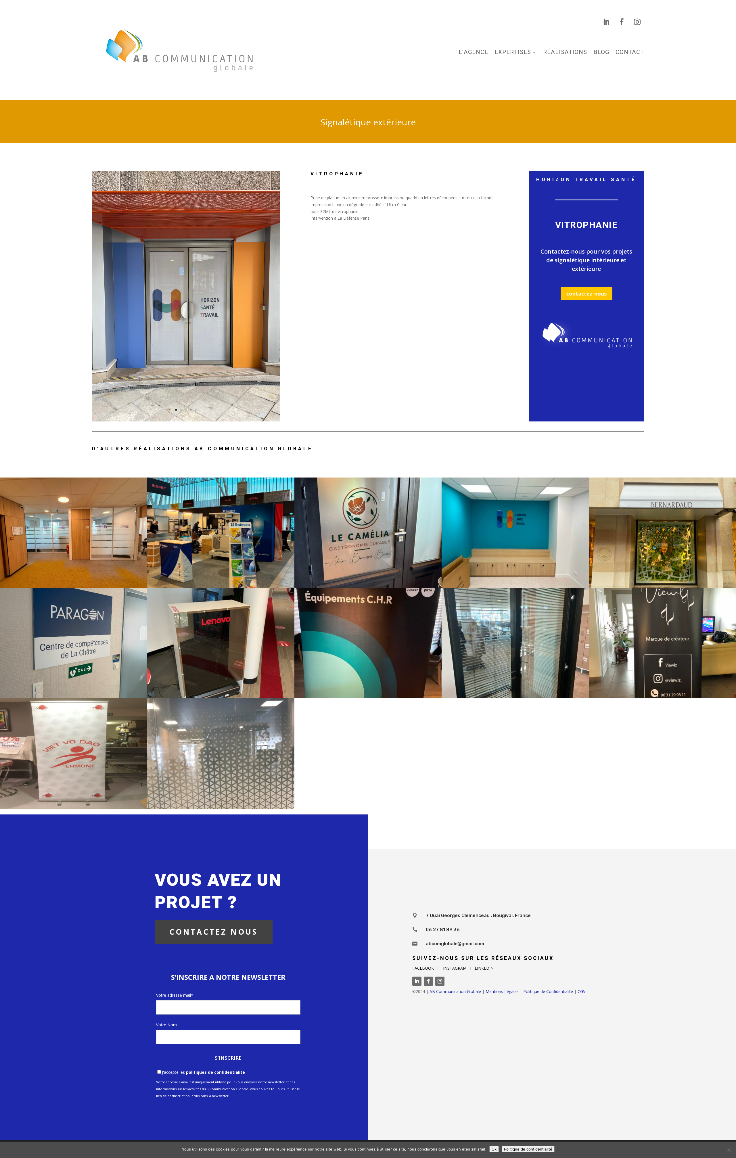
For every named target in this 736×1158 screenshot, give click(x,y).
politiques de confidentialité (215, 1072)
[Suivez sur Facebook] (621, 21)
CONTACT (630, 53)
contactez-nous (586, 293)
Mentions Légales (502, 991)
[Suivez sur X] (552, 830)
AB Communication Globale (455, 991)
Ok (494, 1149)
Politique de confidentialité (528, 1149)
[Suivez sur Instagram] (637, 21)
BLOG (601, 53)
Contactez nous (213, 932)
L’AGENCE (473, 53)
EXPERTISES (512, 53)
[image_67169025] (186, 421)
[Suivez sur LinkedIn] (606, 21)
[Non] (729, 1150)
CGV (581, 991)
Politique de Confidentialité (548, 991)
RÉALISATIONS (565, 53)
